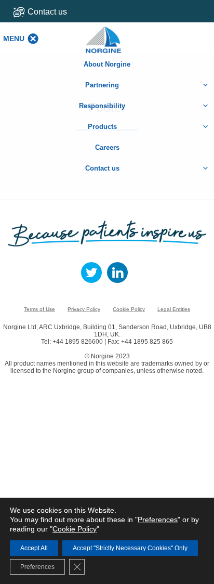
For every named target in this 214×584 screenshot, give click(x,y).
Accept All (34, 548)
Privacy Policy (84, 309)
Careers (107, 147)
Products (102, 127)
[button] (13, 38)
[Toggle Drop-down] (53, 12)
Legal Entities (173, 309)
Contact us (47, 11)
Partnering (102, 85)
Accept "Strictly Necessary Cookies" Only (130, 548)
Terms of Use (39, 309)
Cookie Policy (129, 309)
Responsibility (102, 106)
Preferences (158, 519)
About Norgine (107, 64)
